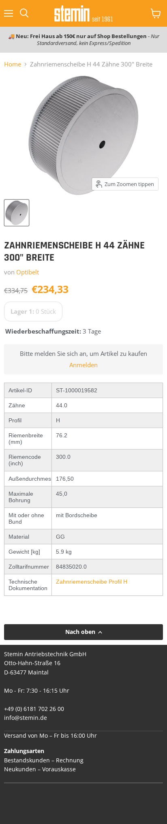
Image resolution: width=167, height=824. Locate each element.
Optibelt (27, 272)
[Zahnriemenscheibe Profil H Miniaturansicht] (16, 213)
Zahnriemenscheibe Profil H (91, 581)
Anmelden (83, 365)
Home (12, 64)
